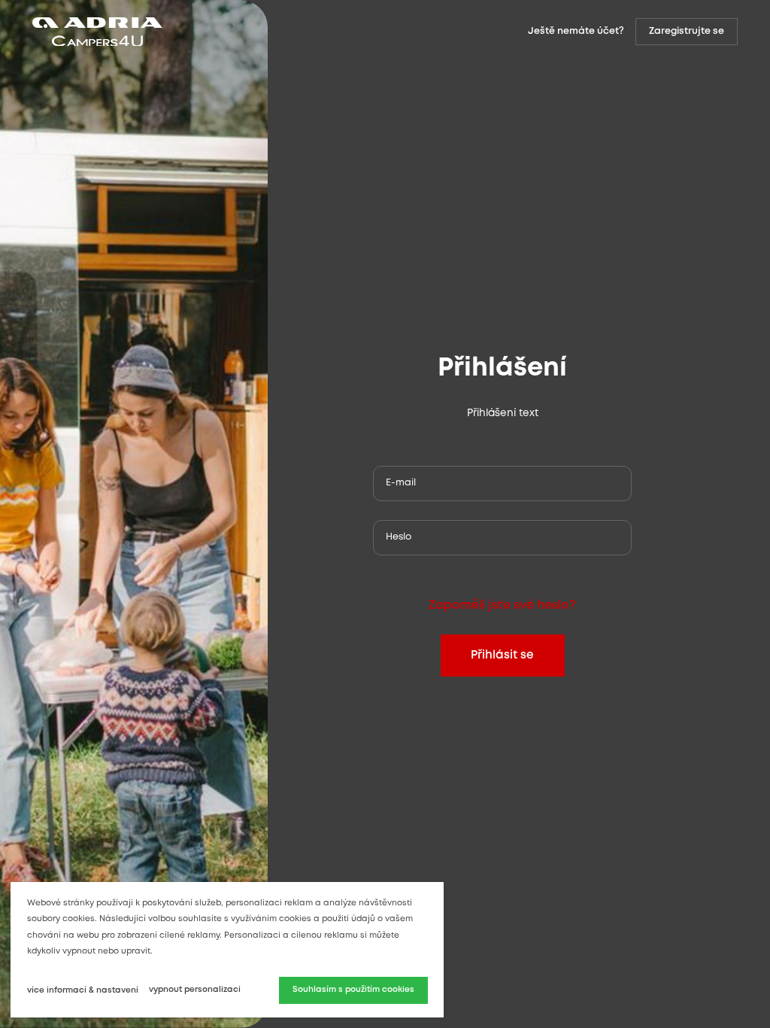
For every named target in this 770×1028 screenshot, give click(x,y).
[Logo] (208, 32)
